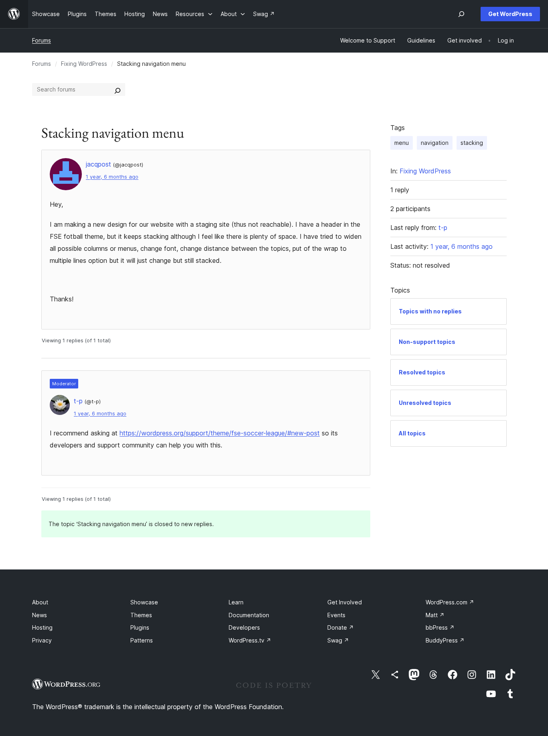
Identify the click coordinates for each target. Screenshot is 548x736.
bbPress (440, 627)
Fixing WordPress (84, 63)
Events (336, 615)
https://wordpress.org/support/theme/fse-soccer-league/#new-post (220, 433)
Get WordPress (510, 13)
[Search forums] (117, 89)
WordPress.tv (250, 640)
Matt (435, 615)
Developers (244, 627)
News (39, 615)
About (40, 602)
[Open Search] (461, 14)
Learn (236, 602)
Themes (141, 615)
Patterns (141, 640)
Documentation (249, 615)
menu (401, 142)
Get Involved (344, 602)
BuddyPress (445, 640)
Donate (340, 627)
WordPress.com (450, 602)
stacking (472, 142)
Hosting (42, 627)
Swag (338, 640)
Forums (41, 40)
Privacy (42, 640)
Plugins (139, 627)
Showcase (144, 602)
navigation (435, 142)
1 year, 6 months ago (112, 177)
